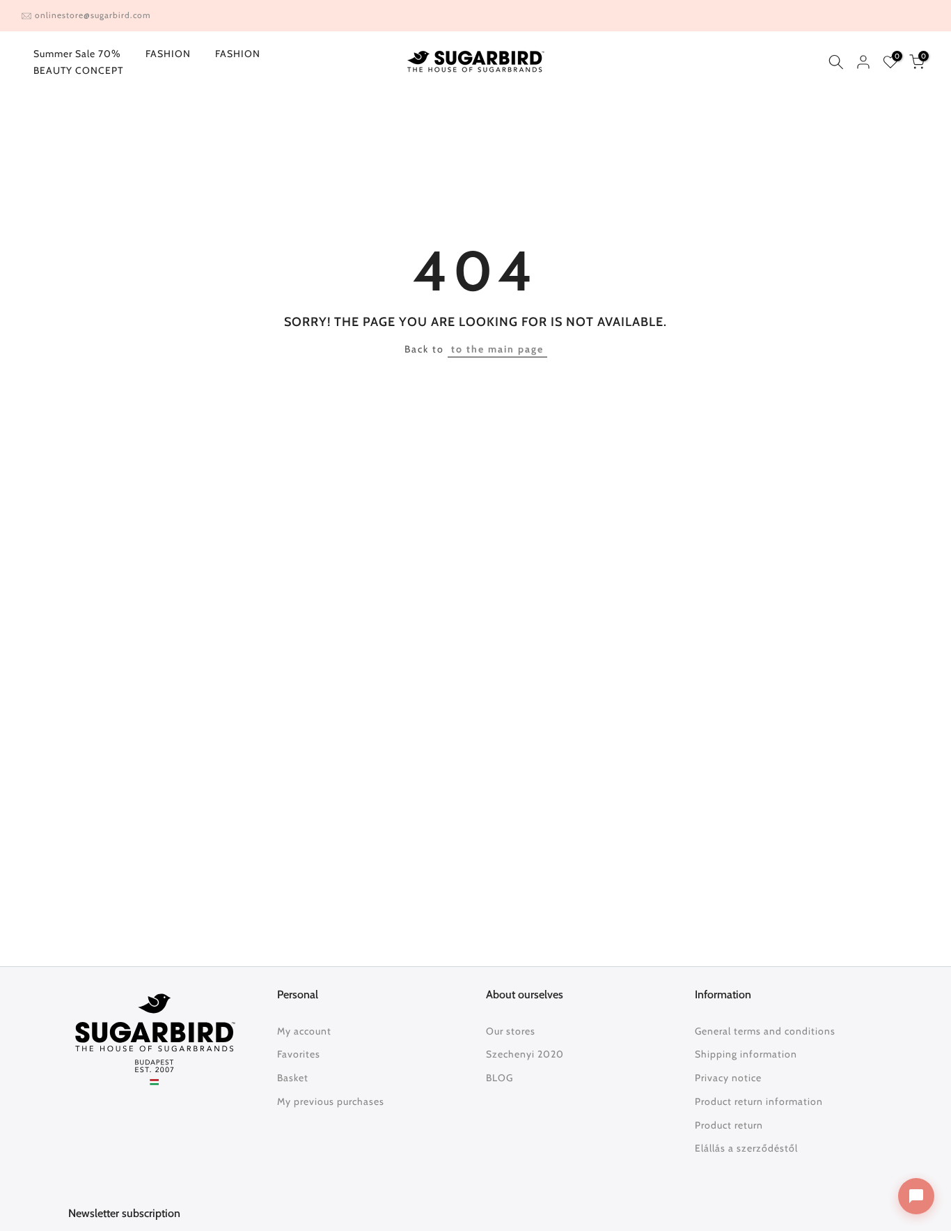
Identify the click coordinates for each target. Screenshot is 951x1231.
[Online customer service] (916, 1196)
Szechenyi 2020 (525, 1054)
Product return (729, 1125)
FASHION (168, 53)
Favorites (298, 1054)
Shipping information (746, 1054)
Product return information (759, 1101)
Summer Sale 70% (77, 53)
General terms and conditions (765, 1031)
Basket (292, 1077)
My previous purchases (330, 1101)
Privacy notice (728, 1077)
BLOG (499, 1077)
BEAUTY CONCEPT (78, 70)
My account (304, 1031)
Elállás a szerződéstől (746, 1148)
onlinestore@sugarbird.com (93, 15)
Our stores (510, 1031)
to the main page (497, 349)
